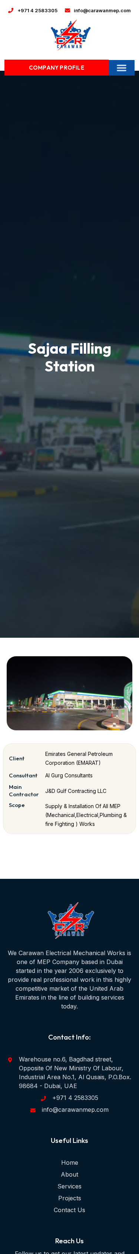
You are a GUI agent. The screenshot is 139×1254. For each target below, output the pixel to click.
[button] (121, 68)
